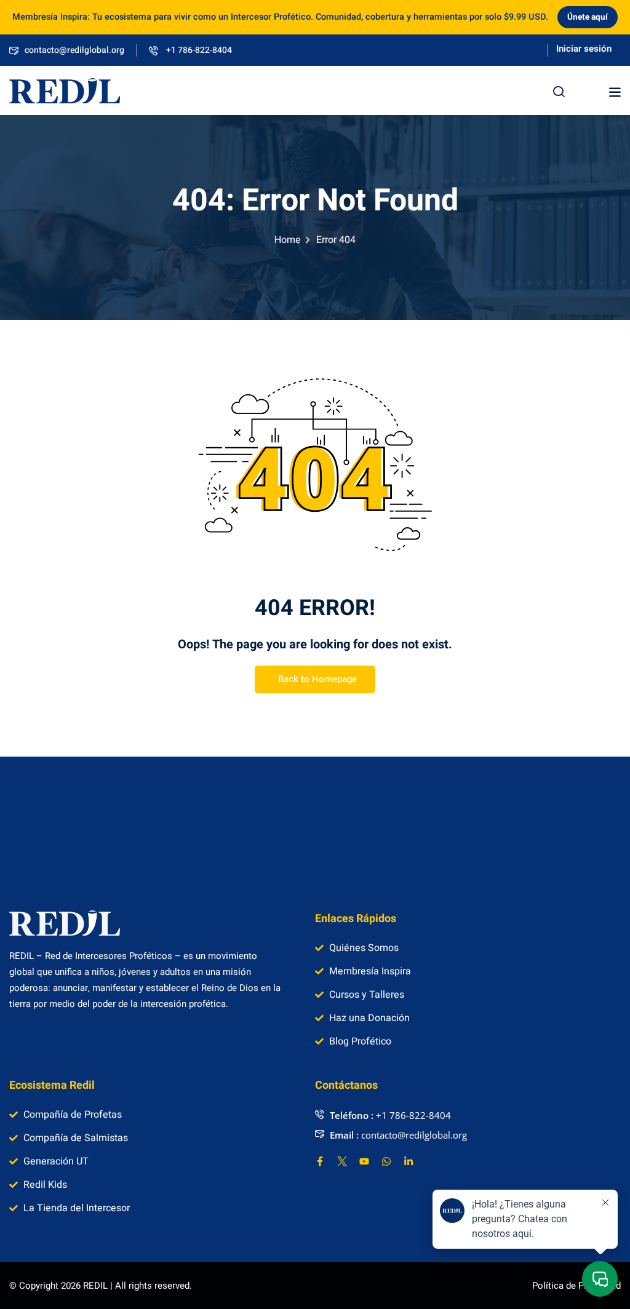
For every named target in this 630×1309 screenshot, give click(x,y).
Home (287, 240)
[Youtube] (364, 1161)
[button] (614, 92)
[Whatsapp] (386, 1161)
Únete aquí (587, 17)
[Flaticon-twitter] (342, 1161)
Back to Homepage (317, 679)
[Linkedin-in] (408, 1161)
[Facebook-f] (320, 1161)
